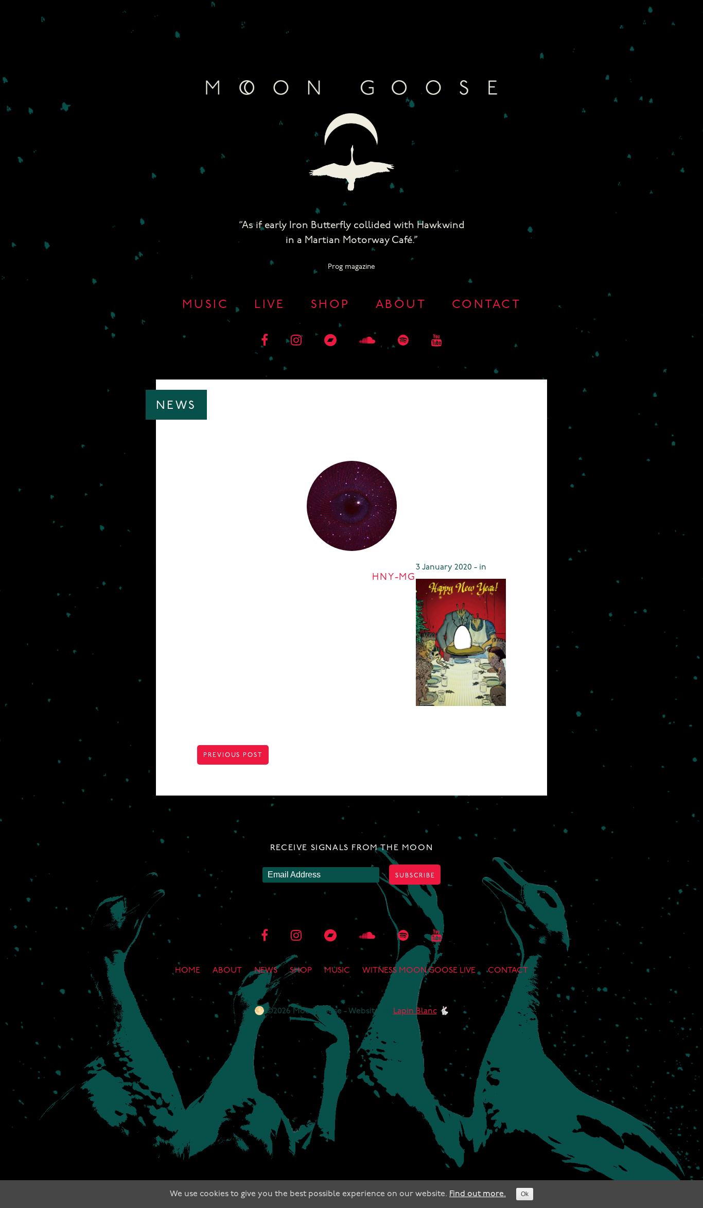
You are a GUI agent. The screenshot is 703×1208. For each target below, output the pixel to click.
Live (269, 305)
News (265, 971)
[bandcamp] (330, 341)
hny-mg (394, 577)
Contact (486, 305)
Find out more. (477, 1194)
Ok (525, 1194)
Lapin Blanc (415, 1011)
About (401, 305)
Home (187, 971)
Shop (330, 305)
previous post (232, 755)
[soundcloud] (367, 341)
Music (205, 305)
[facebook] (264, 341)
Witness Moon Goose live (419, 971)
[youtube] (436, 341)
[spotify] (403, 341)
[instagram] (296, 341)
